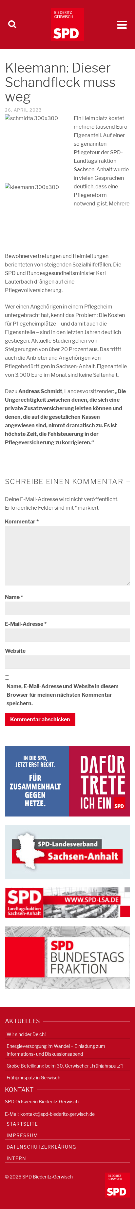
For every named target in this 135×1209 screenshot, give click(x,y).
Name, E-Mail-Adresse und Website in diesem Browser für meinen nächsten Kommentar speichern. (63, 695)
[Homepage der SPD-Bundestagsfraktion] (67, 957)
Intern (16, 1158)
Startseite (22, 1124)
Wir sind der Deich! (26, 1034)
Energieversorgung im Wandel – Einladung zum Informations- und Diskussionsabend (56, 1050)
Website (15, 651)
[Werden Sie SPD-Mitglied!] (67, 781)
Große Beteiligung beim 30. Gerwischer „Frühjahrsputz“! (65, 1066)
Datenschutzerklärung (41, 1147)
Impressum (22, 1135)
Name (14, 597)
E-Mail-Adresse (26, 624)
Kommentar (22, 522)
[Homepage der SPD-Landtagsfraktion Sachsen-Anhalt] (67, 902)
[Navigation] (122, 24)
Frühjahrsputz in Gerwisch (33, 1077)
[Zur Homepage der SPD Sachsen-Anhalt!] (67, 851)
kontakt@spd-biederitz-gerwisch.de (57, 1114)
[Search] (12, 24)
